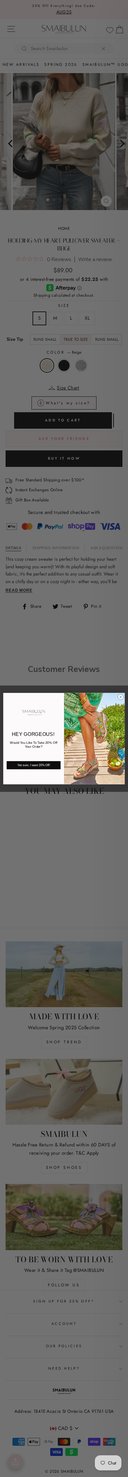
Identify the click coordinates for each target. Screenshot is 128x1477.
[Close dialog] (120, 697)
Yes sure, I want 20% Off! (33, 765)
